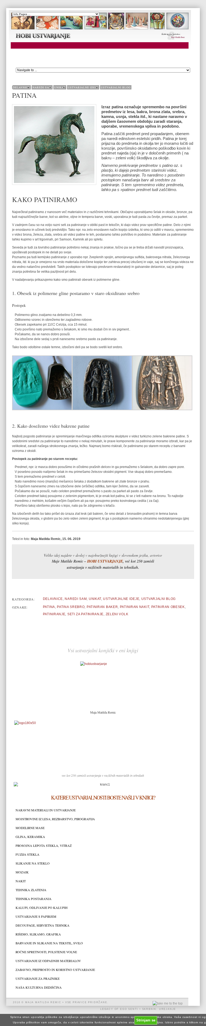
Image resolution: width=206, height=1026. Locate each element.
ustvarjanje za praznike (38, 979)
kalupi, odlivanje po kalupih (42, 908)
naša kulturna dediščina (39, 987)
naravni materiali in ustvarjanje (46, 810)
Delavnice (21, 87)
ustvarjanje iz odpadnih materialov (48, 961)
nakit (21, 881)
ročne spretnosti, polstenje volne (46, 952)
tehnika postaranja (34, 899)
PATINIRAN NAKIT (134, 607)
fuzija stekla (27, 854)
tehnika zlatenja (31, 890)
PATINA (49, 607)
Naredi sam (42, 87)
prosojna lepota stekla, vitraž (44, 846)
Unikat (59, 87)
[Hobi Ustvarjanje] (100, 49)
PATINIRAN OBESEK (168, 607)
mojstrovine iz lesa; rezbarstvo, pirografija (55, 819)
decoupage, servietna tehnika (42, 925)
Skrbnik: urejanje (159, 1009)
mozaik (22, 872)
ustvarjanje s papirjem (36, 917)
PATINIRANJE (54, 614)
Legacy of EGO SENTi (119, 1009)
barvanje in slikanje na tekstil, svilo (49, 943)
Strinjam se (145, 1020)
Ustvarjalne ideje (83, 87)
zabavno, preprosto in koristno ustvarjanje (55, 970)
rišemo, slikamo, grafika (38, 934)
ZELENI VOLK (117, 614)
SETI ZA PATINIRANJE (85, 614)
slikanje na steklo (33, 863)
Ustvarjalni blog (116, 87)
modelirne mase (30, 828)
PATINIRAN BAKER (102, 607)
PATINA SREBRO (70, 607)
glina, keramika (30, 837)
